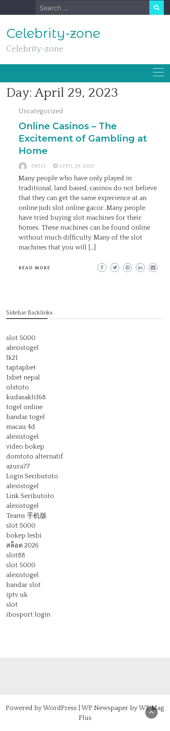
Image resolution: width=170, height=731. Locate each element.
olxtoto (17, 387)
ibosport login (28, 614)
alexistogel (22, 348)
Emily (38, 166)
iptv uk (17, 594)
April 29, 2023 (76, 166)
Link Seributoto (30, 496)
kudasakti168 (26, 397)
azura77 (18, 466)
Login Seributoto (32, 476)
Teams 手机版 (26, 515)
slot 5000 (20, 338)
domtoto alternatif (34, 456)
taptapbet (21, 367)
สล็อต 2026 (22, 545)
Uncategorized (41, 111)
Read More (34, 267)
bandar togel (25, 417)
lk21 (12, 357)
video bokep (25, 446)
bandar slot (23, 585)
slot (12, 604)
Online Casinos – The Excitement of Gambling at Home (83, 138)
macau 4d (20, 427)
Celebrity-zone (53, 33)
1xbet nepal (23, 377)
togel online (24, 407)
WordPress (60, 708)
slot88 (15, 555)
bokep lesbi (24, 535)
